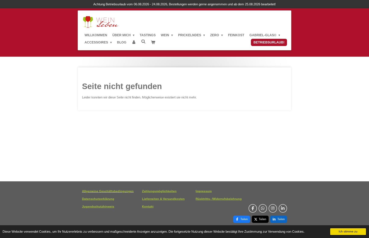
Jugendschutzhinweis (98, 206)
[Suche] (143, 42)
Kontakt (148, 206)
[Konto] (134, 42)
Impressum (204, 191)
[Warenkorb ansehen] (153, 42)
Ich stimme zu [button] (348, 231)
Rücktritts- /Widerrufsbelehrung (219, 198)
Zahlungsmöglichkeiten (159, 191)
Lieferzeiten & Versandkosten (163, 198)
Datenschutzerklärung (98, 198)
